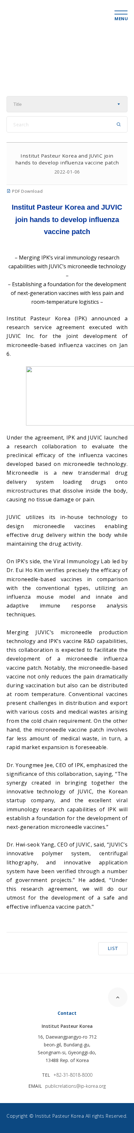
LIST (113, 948)
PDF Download (27, 191)
